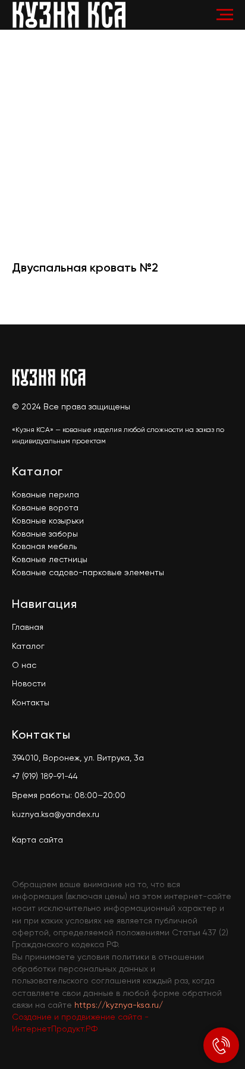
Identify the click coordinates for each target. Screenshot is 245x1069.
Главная (27, 627)
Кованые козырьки (48, 521)
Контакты (30, 703)
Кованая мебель (44, 547)
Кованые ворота (45, 508)
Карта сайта (37, 840)
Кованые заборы (45, 534)
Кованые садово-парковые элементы (88, 573)
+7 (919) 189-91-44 (45, 776)
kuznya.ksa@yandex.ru (55, 815)
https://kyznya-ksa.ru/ (118, 1005)
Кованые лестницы (49, 560)
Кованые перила (45, 495)
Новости (29, 684)
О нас (24, 665)
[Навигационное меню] (224, 15)
